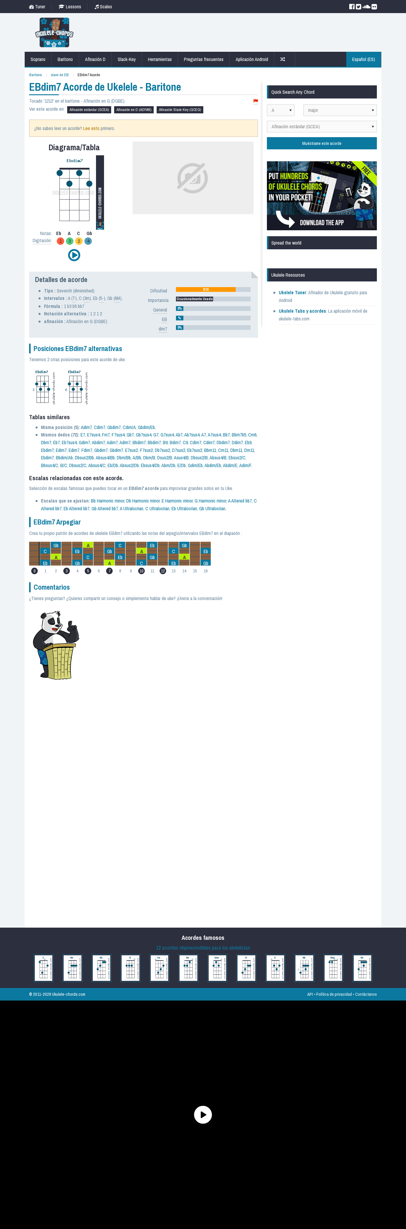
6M (117, 298)
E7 (83, 434)
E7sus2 (131, 450)
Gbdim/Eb (146, 427)
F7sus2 (146, 450)
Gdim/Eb (195, 465)
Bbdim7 (139, 442)
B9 (165, 442)
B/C (63, 465)
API (310, 994)
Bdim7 (175, 442)
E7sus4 (93, 434)
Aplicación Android (252, 59)
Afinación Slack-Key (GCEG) (180, 109)
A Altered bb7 (240, 500)
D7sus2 (178, 450)
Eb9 (248, 442)
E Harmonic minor (177, 500)
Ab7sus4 (191, 434)
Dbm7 (46, 442)
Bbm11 (210, 450)
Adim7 (86, 427)
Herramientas (160, 59)
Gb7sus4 (143, 434)
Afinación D (95, 59)
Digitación (42, 240)
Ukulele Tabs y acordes (302, 311)
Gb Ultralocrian (212, 508)
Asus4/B (181, 457)
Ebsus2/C (237, 457)
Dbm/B (149, 457)
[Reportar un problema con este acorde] (255, 101)
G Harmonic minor (210, 500)
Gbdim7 (114, 427)
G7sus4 (167, 434)
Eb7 (56, 442)
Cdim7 (99, 427)
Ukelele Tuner (292, 292)
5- (102, 298)
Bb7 (226, 434)
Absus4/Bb (105, 457)
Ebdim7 (47, 450)
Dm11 (249, 450)
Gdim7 (84, 442)
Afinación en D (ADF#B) (134, 109)
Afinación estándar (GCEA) (89, 109)
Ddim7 (237, 442)
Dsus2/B (164, 457)
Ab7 (179, 434)
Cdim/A (129, 427)
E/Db (181, 465)
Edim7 (61, 450)
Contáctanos (366, 994)
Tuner (39, 6)
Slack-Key (127, 59)
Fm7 (106, 434)
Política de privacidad (334, 994)
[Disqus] (172, 688)
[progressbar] (213, 289)
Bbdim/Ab (64, 457)
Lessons (73, 6)
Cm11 (223, 450)
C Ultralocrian (157, 508)
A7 (203, 434)
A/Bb (137, 457)
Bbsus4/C (49, 465)
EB (164, 319)
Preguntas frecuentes (204, 59)
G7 (155, 434)
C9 (185, 442)
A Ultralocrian (131, 508)
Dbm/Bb (124, 457)
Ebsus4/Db (150, 465)
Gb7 (130, 434)
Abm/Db (168, 465)
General (160, 309)
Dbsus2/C (77, 465)
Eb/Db (113, 465)
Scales (105, 6)
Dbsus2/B (199, 457)
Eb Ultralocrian (184, 508)
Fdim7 (86, 450)
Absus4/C (97, 465)
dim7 (163, 328)
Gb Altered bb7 (105, 508)
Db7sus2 (162, 450)
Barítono (65, 59)
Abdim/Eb (212, 465)
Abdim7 (98, 442)
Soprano (38, 59)
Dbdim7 (223, 442)
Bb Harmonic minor (107, 500)
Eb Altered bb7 (76, 508)
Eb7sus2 (194, 450)
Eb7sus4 (69, 442)
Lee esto (91, 128)
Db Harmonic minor (143, 500)
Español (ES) (363, 59)
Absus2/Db (129, 465)
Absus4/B (218, 457)
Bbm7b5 (239, 434)
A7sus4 (214, 434)
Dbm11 (236, 450)
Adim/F (245, 465)
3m (86, 298)
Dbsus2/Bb (84, 457)
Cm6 (252, 434)
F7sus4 (118, 434)
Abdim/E (230, 465)
